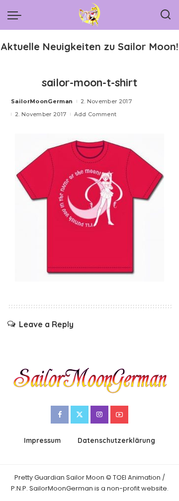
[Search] (166, 15)
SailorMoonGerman (42, 101)
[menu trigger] (16, 15)
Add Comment (95, 114)
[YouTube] (119, 415)
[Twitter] (80, 415)
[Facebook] (60, 415)
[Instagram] (99, 415)
